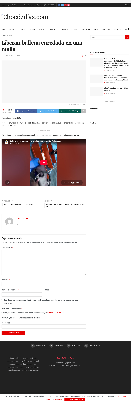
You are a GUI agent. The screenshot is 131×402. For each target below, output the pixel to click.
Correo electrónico (10, 290)
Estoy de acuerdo (75, 399)
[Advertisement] (108, 370)
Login (127, 5)
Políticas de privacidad (12, 309)
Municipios (42, 29)
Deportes (64, 29)
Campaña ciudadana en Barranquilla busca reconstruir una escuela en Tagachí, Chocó (116, 78)
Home (3, 35)
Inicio (4, 29)
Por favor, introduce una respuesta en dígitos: (21, 318)
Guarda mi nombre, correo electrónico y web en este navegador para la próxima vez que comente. (41, 301)
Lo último (13, 29)
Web (47, 290)
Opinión (22, 29)
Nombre (6, 280)
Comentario (7, 247)
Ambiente (53, 29)
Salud (96, 29)
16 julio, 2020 (8, 55)
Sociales (117, 29)
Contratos (106, 29)
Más (125, 29)
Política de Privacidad (55, 313)
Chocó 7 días (22, 219)
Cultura (32, 29)
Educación (86, 29)
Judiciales (75, 29)
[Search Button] (127, 37)
